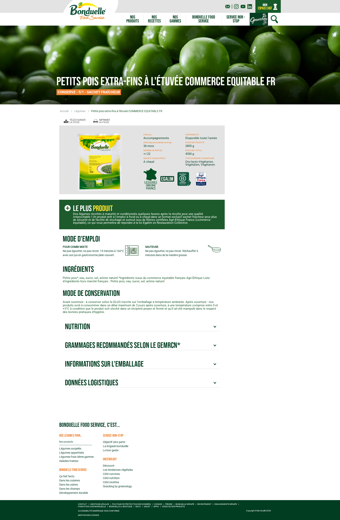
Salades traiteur (69, 460)
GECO (138, 507)
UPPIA (156, 507)
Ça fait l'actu (66, 476)
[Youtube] (243, 6)
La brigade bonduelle (115, 446)
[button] (175, 19)
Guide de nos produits (173, 507)
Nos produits (66, 441)
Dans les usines (68, 484)
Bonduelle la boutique (120, 507)
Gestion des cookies (88, 515)
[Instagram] (236, 6)
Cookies (158, 504)
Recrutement (204, 504)
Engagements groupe (225, 504)
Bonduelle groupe (185, 504)
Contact (82, 504)
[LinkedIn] (249, 6)
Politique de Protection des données (131, 504)
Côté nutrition (111, 478)
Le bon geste (110, 450)
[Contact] (227, 6)
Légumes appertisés (71, 452)
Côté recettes (111, 482)
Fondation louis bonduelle (92, 507)
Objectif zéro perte (114, 442)
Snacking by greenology (117, 486)
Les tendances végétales (118, 469)
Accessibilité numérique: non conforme (98, 511)
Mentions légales (99, 504)
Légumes (80, 111)
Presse (168, 504)
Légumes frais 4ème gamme (76, 456)
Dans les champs (69, 488)
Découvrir (109, 465)
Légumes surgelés (70, 448)
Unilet (147, 507)
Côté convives (111, 473)
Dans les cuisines (69, 480)
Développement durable (73, 492)
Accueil (64, 111)
